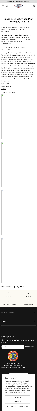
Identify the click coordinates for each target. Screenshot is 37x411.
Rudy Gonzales (5, 49)
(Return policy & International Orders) (14, 1)
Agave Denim (5, 83)
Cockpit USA (5, 31)
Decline (17, 402)
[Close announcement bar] (35, 1)
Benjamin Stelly (6, 43)
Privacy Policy (20, 392)
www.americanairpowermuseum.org (13, 367)
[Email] (24, 287)
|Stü (3, 89)
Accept (17, 397)
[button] (2, 6)
